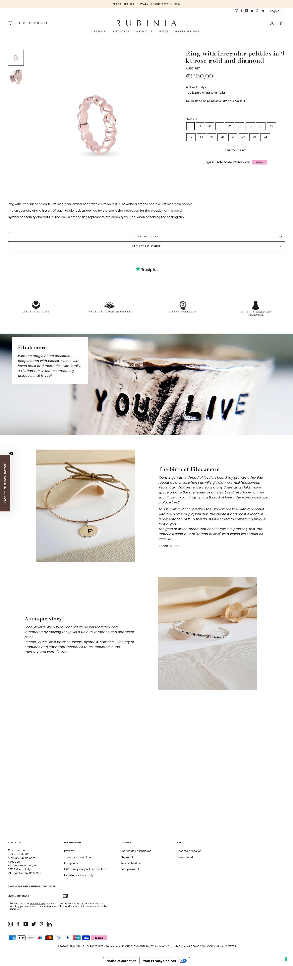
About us (144, 31)
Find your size (72, 863)
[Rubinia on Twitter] (33, 924)
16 (271, 126)
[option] (147, 4)
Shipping (209, 101)
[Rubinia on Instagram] (10, 924)
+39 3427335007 (18, 854)
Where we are (186, 31)
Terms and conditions (78, 857)
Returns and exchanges (136, 851)
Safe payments (130, 869)
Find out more (267, 821)
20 (222, 137)
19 (211, 137)
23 (254, 137)
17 (191, 137)
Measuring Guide (146, 236)
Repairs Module (131, 863)
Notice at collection (121, 961)
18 (201, 137)
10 (209, 126)
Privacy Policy (37, 903)
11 (220, 126)
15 (260, 126)
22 (243, 137)
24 (265, 137)
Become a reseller (189, 851)
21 (233, 137)
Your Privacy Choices (159, 961)
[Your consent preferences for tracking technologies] (286, 959)
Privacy (69, 851)
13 (239, 126)
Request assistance (146, 246)
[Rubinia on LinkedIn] (49, 924)
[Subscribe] (65, 896)
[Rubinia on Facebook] (18, 924)
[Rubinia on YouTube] (26, 924)
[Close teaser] (11, 454)
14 (250, 126)
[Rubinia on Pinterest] (41, 924)
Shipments (127, 857)
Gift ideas (121, 31)
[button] (5, 483)
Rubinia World (186, 857)
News (163, 31)
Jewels (99, 31)
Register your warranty (78, 875)
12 (229, 126)
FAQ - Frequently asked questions (85, 869)
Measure (192, 118)
